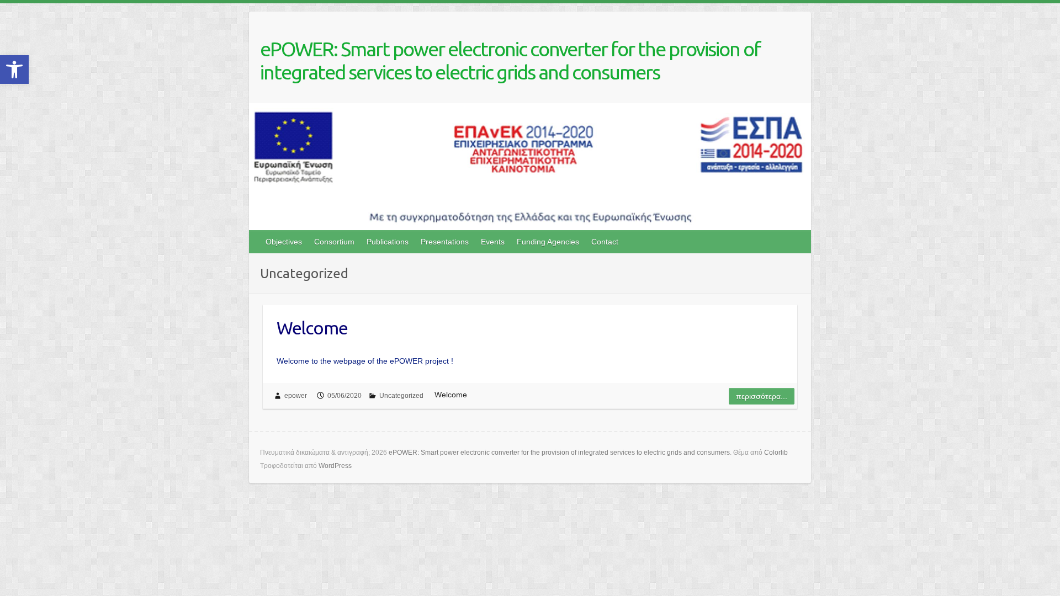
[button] (14, 69)
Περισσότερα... (761, 396)
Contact (604, 241)
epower (295, 396)
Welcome (312, 328)
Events (493, 241)
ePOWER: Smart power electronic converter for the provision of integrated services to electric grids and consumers (510, 60)
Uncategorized (401, 396)
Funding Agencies (548, 241)
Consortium (334, 241)
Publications (388, 241)
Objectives (284, 241)
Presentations (445, 241)
